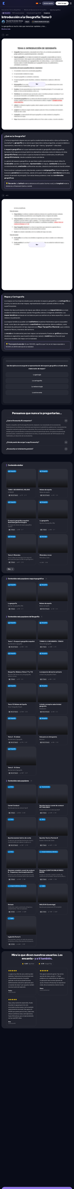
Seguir (27, 21)
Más (9, 569)
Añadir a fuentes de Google (41, 21)
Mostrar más (6, 29)
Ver (37, 84)
